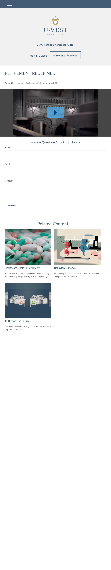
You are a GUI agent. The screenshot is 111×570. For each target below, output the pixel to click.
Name (8, 147)
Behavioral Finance (65, 268)
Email (7, 164)
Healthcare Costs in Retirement (22, 268)
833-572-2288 (38, 55)
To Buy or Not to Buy (17, 321)
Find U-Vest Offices (65, 55)
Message (9, 180)
